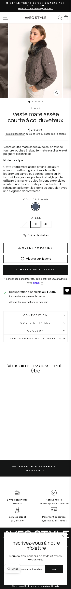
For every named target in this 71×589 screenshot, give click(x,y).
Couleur (35, 199)
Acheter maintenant (35, 269)
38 (35, 224)
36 (24, 224)
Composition (35, 315)
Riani (35, 108)
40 (46, 224)
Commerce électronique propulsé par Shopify (35, 585)
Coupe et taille (35, 322)
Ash (35, 207)
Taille (35, 217)
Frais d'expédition (15, 133)
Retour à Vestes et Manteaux (38, 468)
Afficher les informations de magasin (28, 302)
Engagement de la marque (35, 338)
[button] (36, 235)
